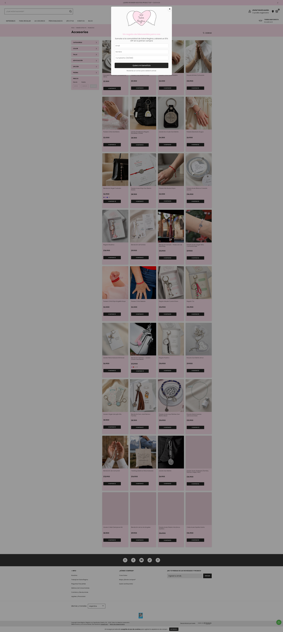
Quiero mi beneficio (142, 65)
